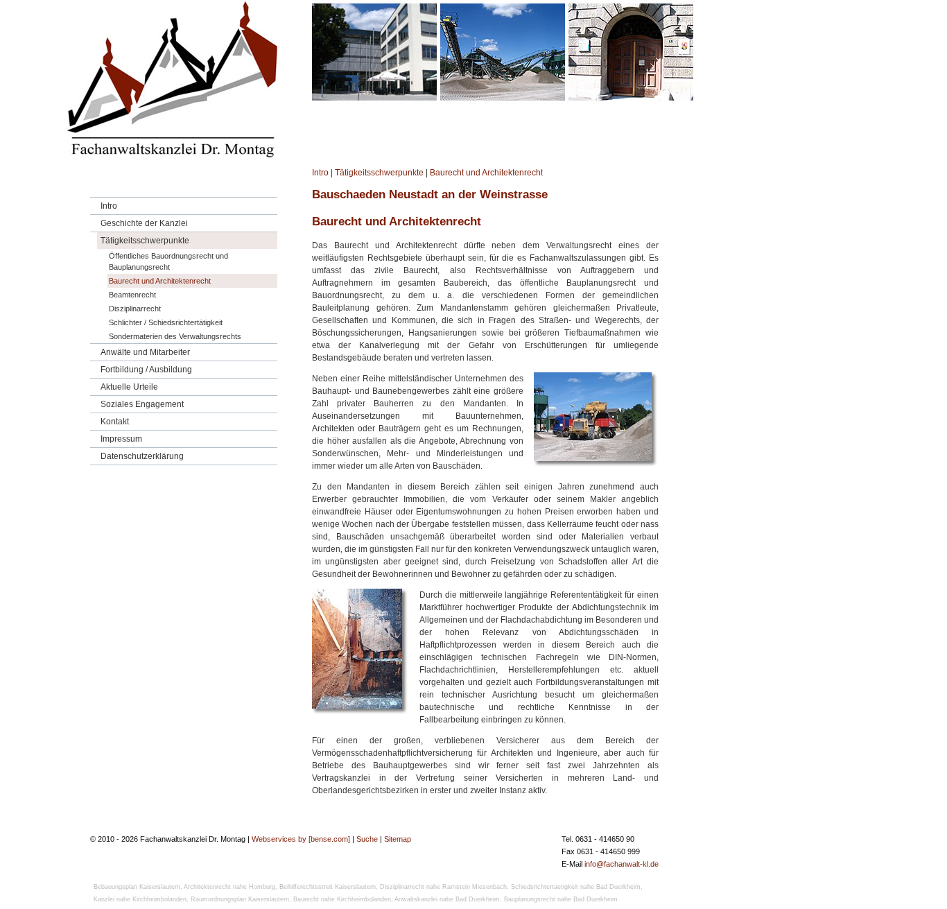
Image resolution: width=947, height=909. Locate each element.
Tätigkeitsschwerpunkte (379, 173)
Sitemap (397, 839)
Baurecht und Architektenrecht (486, 173)
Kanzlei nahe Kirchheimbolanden (140, 899)
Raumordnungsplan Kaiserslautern (240, 899)
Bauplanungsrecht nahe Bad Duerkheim (561, 899)
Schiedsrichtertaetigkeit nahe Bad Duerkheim (576, 886)
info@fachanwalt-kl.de (621, 864)
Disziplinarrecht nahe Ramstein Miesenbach (443, 886)
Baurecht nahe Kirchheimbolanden (342, 899)
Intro (320, 173)
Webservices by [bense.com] (301, 839)
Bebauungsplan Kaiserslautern (137, 886)
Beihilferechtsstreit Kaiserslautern (327, 886)
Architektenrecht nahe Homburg (229, 886)
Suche (367, 839)
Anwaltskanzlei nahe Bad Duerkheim (447, 899)
